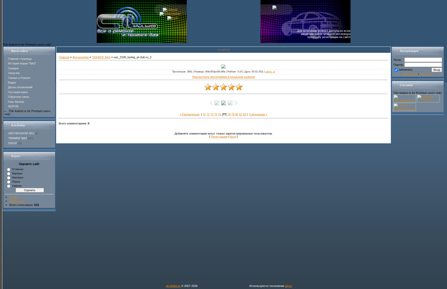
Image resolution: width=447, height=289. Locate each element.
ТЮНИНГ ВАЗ (17, 138)
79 (232, 114)
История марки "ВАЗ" (22, 63)
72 (204, 114)
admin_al (270, 71)
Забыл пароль (410, 74)
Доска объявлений (20, 87)
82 (244, 114)
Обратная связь (18, 96)
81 (240, 114)
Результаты (17, 201)
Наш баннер (16, 101)
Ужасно (17, 185)
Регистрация (219, 136)
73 (208, 114)
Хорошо (17, 173)
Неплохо (17, 177)
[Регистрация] (170, 13)
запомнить (406, 69)
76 (219, 114)
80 (236, 114)
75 (215, 114)
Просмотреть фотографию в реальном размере (223, 76)
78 (228, 114)
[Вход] (172, 17)
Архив (13, 197)
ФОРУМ (13, 106)
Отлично (17, 169)
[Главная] (170, 9)
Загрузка (14, 73)
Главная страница (20, 58)
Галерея (13, 68)
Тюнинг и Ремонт (19, 77)
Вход (233, 136)
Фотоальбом (80, 57)
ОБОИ (12, 143)
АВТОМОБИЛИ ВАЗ (21, 133)
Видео (12, 82)
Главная (64, 57)
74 (211, 114)
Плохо (16, 181)
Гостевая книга (18, 92)
